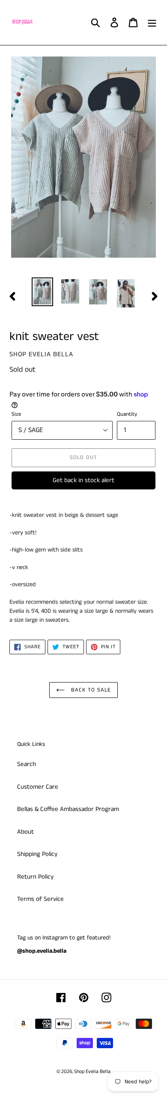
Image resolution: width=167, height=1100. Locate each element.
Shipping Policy (37, 854)
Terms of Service (40, 898)
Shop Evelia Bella (92, 1071)
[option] (43, 291)
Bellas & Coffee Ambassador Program (68, 809)
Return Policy (35, 876)
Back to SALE (90, 690)
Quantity (127, 414)
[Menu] (152, 22)
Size (16, 414)
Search (26, 764)
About (25, 831)
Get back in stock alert (83, 480)
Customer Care (37, 786)
